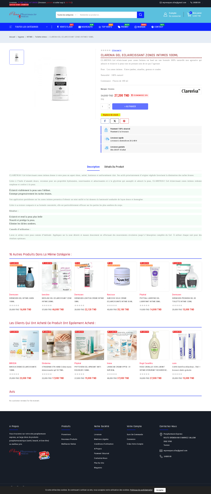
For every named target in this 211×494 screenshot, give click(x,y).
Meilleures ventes (68, 444)
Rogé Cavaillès (146, 363)
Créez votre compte (135, 444)
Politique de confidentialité (141, 490)
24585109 (196, 2)
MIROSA (12, 363)
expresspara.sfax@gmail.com (174, 2)
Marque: (104, 89)
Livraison (98, 434)
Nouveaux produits (69, 439)
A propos (98, 449)
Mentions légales (101, 439)
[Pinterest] (124, 121)
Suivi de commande (135, 434)
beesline (45, 294)
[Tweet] (115, 121)
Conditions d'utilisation (103, 444)
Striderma (46, 363)
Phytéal (143, 294)
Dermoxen (13, 294)
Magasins (98, 468)
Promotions (66, 434)
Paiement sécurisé (101, 453)
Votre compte (134, 426)
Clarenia (111, 89)
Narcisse (111, 294)
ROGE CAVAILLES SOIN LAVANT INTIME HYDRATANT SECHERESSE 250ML (153, 370)
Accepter (160, 490)
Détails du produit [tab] (114, 166)
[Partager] (105, 121)
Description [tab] (93, 166)
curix (174, 363)
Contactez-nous (100, 458)
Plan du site (99, 463)
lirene (109, 363)
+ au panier (130, 106)
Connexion (131, 439)
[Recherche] (140, 15)
